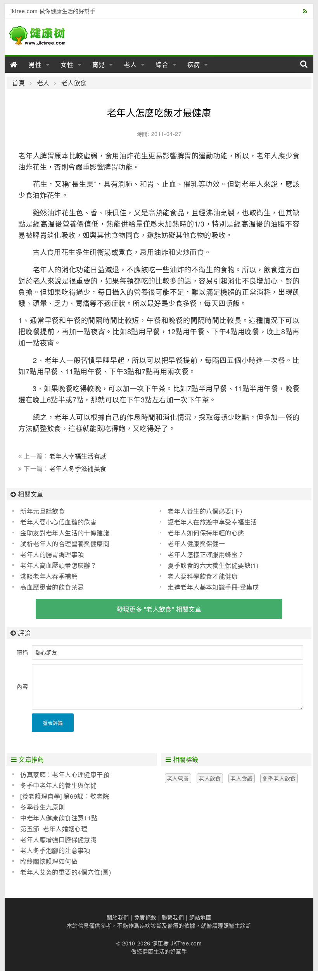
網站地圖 (200, 917)
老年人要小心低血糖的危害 (58, 521)
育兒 (98, 64)
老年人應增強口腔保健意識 (58, 839)
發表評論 (53, 722)
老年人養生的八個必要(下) (205, 511)
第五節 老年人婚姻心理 (53, 828)
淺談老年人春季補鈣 (49, 576)
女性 (67, 64)
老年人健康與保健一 (196, 543)
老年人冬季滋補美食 (78, 468)
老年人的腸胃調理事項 (52, 554)
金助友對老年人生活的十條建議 (64, 532)
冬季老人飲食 (279, 778)
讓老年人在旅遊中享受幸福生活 (212, 521)
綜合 (162, 64)
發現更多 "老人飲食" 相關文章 (159, 609)
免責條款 (145, 917)
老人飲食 (73, 83)
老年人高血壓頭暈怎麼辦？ (58, 565)
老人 (130, 64)
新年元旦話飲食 (42, 511)
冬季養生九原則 (42, 807)
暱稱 (22, 652)
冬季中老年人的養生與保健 (58, 785)
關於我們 (118, 917)
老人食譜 (241, 778)
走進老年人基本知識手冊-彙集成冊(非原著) (209, 587)
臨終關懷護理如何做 (49, 861)
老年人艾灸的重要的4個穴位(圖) (65, 872)
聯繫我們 (173, 917)
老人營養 (178, 778)
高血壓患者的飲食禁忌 (52, 587)
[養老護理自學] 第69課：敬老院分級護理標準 (60, 796)
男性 (35, 64)
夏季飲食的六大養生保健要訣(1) (213, 565)
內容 (22, 686)
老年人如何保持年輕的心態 (206, 532)
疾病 (193, 64)
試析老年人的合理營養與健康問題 (60, 543)
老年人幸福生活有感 (78, 456)
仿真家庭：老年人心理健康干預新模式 (60, 774)
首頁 (18, 83)
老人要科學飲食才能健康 (203, 576)
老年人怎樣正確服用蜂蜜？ (206, 554)
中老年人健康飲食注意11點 (58, 817)
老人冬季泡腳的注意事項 (55, 850)
